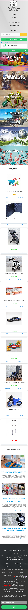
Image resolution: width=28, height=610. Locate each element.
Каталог (14, 20)
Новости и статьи (14, 28)
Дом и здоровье (14, 132)
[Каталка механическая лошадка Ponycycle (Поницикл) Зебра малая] (14, 264)
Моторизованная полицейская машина (14, 327)
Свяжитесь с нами (20, 563)
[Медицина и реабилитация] (14, 80)
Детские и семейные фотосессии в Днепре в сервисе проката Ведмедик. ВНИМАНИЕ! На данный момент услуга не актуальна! (14, 500)
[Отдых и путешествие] (14, 99)
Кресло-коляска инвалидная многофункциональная (14, 382)
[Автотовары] (14, 118)
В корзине (11, 45)
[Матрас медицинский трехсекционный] (14, 209)
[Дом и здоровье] (14, 136)
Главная (14, 14)
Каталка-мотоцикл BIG (14, 409)
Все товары (14, 150)
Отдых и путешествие (14, 96)
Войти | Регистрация (6, 42)
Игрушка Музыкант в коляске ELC (14, 355)
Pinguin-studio (17, 557)
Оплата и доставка (14, 22)
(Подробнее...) (13, 479)
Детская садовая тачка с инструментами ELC (14, 191)
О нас (14, 17)
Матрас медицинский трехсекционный (14, 218)
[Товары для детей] (14, 61)
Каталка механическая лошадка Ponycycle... (14, 273)
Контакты (14, 30)
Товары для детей (14, 58)
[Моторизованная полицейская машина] (14, 318)
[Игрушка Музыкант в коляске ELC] (14, 346)
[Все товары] (14, 155)
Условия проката (14, 25)
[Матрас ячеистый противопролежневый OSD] (14, 291)
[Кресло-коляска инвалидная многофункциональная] (14, 373)
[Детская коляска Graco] (14, 236)
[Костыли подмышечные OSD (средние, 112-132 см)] (14, 427)
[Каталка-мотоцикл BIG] (14, 400)
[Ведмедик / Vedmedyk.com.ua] (14, 5)
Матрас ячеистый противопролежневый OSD (14, 300)
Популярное (14, 169)
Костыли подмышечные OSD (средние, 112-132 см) (14, 436)
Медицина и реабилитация (14, 77)
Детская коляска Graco (14, 246)
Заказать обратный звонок (14, 39)
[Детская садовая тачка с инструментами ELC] (14, 182)
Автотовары (14, 113)
